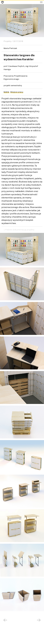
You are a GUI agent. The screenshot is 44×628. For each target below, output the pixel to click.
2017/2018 (18, 41)
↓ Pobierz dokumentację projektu (19, 230)
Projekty (7, 41)
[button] (22, 249)
